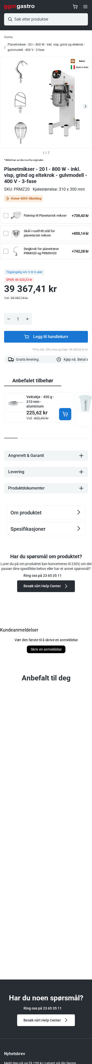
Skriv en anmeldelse (46, 649)
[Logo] (19, 6)
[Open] (85, 6)
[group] (32, 380)
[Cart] (75, 6)
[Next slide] (85, 106)
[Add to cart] (65, 414)
